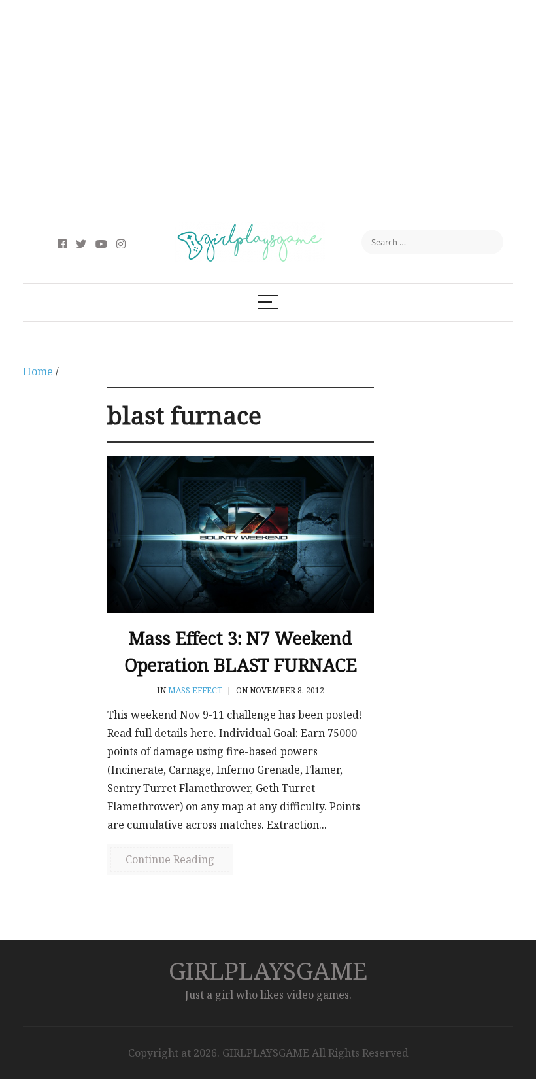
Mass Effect (195, 690)
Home (38, 371)
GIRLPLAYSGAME (268, 970)
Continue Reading (170, 859)
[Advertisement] (268, 111)
